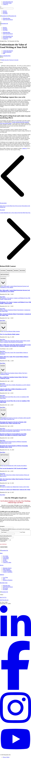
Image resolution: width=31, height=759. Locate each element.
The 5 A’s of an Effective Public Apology (10, 334)
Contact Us (5, 4)
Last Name (22, 532)
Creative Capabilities (7, 571)
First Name (3, 532)
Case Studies (6, 557)
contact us (24, 148)
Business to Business (7, 580)
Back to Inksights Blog (5, 55)
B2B (4, 53)
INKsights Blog (6, 18)
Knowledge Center (7, 3)
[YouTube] (15, 752)
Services (5, 10)
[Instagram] (15, 724)
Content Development (8, 50)
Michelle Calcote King (5, 59)
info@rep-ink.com (4, 600)
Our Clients (5, 556)
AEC (4, 578)
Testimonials (6, 558)
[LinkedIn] (15, 640)
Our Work (5, 13)
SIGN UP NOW (4, 547)
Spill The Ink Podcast (8, 19)
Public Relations (6, 569)
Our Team (5, 561)
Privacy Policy (6, 757)
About (1, 553)
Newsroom (5, 588)
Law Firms (5, 577)
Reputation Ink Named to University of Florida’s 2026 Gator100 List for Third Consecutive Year (13, 422)
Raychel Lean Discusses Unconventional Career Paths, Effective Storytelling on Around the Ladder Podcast (13, 434)
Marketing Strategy (7, 568)
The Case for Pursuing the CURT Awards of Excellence (13, 468)
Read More (2, 296)
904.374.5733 (3, 597)
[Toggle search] (0, 7)
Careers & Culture (7, 562)
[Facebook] (15, 689)
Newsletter (5, 589)
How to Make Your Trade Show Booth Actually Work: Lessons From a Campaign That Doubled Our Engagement (15, 345)
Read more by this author (13, 59)
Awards (4, 559)
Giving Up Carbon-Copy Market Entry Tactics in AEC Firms (15, 489)
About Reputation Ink (8, 1)
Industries (5, 12)
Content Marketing (7, 52)
